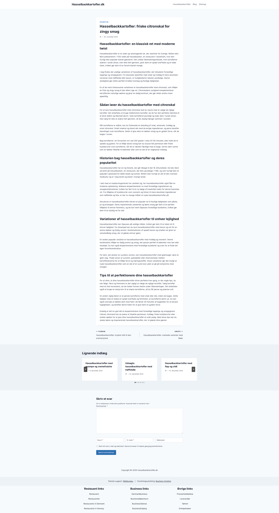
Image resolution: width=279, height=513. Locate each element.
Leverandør (185, 499)
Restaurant (94, 494)
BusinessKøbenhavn (139, 499)
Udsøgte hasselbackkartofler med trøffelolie (138, 366)
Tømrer (185, 504)
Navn (100, 440)
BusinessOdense (139, 504)
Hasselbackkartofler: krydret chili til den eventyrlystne (113, 335)
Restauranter (94, 499)
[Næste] (193, 369)
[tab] (135, 382)
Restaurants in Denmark (94, 504)
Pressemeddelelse (185, 494)
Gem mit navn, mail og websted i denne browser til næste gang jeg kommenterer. (131, 446)
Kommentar (102, 406)
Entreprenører (185, 508)
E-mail (130, 440)
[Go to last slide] (85, 369)
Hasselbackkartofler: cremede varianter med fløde (163, 335)
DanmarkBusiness (139, 494)
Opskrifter (104, 22)
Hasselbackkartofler (182, 4)
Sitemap (202, 4)
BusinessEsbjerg (139, 508)
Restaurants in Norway (94, 508)
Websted (161, 440)
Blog (195, 4)
